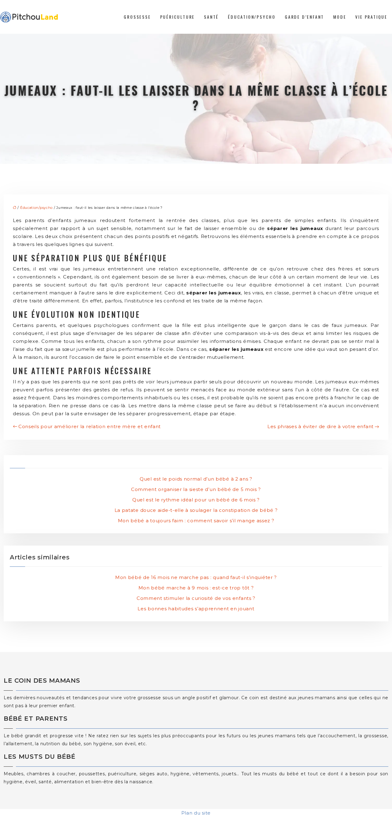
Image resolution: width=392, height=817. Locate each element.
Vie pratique (371, 16)
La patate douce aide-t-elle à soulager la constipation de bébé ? (196, 510)
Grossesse (137, 16)
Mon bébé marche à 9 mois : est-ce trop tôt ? (196, 588)
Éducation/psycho (252, 16)
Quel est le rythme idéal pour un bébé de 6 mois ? (196, 500)
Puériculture (177, 16)
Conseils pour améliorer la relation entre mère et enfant (89, 426)
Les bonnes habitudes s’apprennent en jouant (196, 609)
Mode (339, 16)
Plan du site (196, 813)
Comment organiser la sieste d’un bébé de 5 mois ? (196, 489)
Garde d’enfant (304, 16)
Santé (211, 16)
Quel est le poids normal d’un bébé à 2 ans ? (196, 479)
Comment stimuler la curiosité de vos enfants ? (196, 598)
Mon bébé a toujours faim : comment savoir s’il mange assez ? (196, 521)
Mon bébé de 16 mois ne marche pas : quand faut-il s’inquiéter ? (196, 577)
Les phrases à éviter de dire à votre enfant (320, 426)
